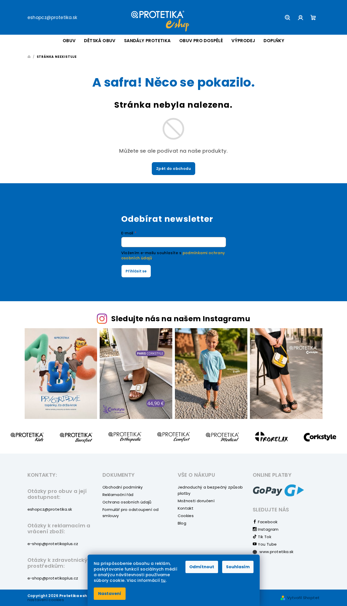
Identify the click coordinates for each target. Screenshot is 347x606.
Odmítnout (201, 567)
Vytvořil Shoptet (303, 597)
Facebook (267, 522)
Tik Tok (264, 536)
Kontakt (186, 508)
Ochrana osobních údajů (127, 502)
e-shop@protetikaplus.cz (52, 543)
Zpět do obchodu (173, 168)
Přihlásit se (136, 271)
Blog (182, 523)
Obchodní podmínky (122, 487)
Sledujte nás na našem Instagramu (180, 319)
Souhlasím (238, 567)
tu (163, 580)
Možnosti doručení (196, 500)
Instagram (268, 529)
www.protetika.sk (276, 551)
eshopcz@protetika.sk (52, 17)
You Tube (267, 544)
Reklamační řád (118, 494)
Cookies (186, 515)
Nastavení (109, 593)
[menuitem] (69, 41)
